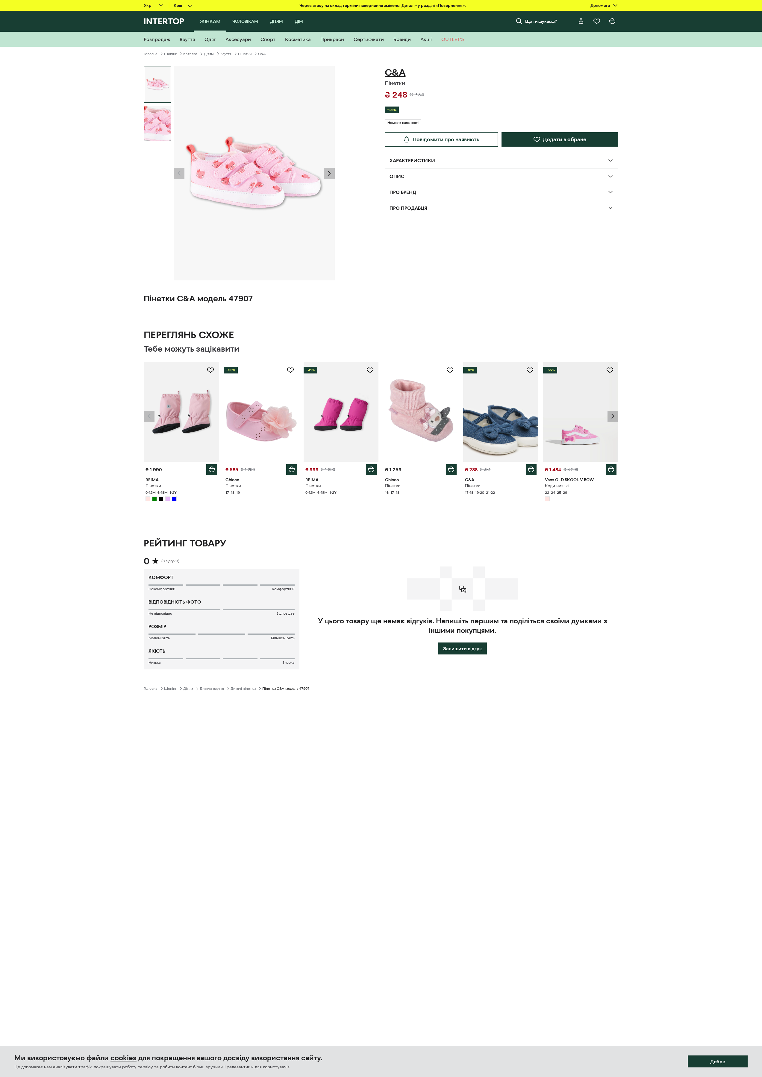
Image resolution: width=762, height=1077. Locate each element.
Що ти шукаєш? (541, 21)
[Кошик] (612, 21)
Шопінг (170, 54)
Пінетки (245, 54)
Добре (717, 1061)
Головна (150, 54)
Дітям (209, 54)
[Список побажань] (597, 21)
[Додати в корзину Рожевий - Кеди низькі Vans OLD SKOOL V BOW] (611, 469)
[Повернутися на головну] (164, 21)
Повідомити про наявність (446, 139)
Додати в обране (564, 139)
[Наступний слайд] (329, 173)
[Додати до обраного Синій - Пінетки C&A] (530, 370)
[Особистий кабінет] (581, 21)
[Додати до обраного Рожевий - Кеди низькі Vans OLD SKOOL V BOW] (610, 370)
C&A (262, 54)
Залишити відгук (462, 648)
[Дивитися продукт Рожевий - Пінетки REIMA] (181, 412)
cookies (123, 1057)
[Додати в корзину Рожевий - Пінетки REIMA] (211, 469)
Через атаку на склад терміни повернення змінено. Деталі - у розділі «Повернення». (382, 5)
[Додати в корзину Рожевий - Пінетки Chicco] (291, 469)
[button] (179, 173)
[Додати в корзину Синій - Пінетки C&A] (531, 469)
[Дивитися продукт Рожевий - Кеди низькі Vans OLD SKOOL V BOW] (580, 412)
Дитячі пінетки (243, 688)
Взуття (225, 54)
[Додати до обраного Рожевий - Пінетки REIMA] (210, 370)
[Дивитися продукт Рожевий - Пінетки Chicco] (261, 412)
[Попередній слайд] (179, 173)
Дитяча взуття (212, 688)
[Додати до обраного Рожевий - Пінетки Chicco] (290, 370)
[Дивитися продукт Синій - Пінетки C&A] (500, 412)
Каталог (190, 54)
